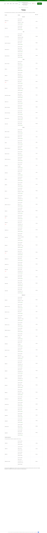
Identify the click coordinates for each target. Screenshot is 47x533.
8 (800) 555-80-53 (26, 3)
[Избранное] (34, 3)
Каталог (8, 3)
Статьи (13, 3)
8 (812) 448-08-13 (25, 4)
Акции (10, 3)
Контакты (16, 3)
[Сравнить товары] (36, 3)
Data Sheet (21, 29)
